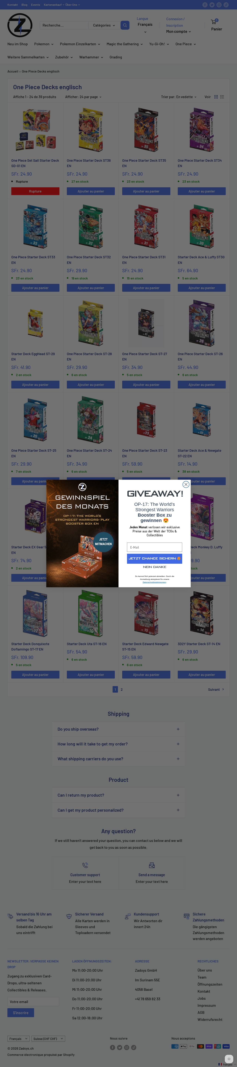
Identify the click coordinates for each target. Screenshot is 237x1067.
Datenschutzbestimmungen (154, 582)
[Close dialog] (186, 484)
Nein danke (154, 567)
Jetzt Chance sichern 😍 (155, 558)
